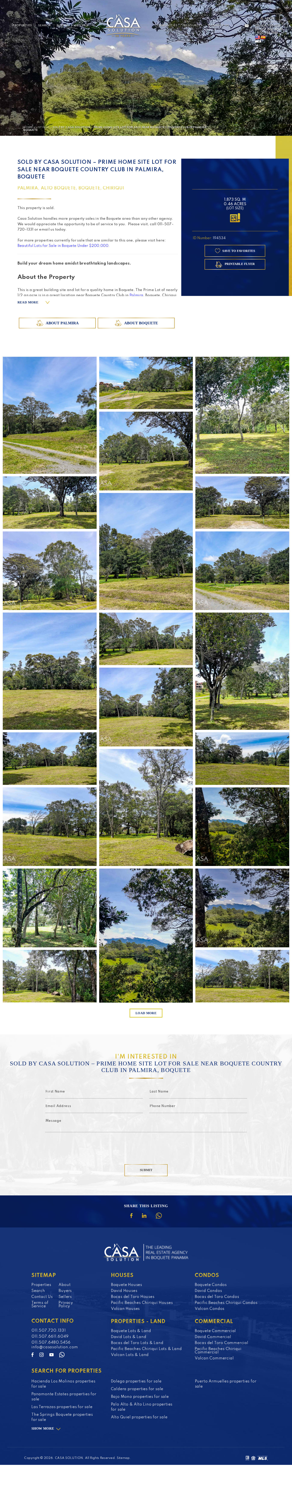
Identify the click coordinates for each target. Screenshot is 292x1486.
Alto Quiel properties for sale (139, 1417)
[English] (257, 37)
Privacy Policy (66, 1304)
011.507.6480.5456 (51, 1342)
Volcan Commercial (214, 1358)
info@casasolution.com (54, 1347)
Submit (146, 1170)
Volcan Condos (209, 1309)
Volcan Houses (125, 1309)
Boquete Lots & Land (131, 1331)
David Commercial (213, 1337)
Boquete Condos (211, 1285)
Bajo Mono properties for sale (140, 1397)
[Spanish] (263, 37)
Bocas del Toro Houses (133, 1297)
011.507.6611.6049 (269, 29)
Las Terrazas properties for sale (62, 1407)
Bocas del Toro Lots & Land (137, 1343)
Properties (22, 25)
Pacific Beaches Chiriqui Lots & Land (146, 1349)
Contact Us (218, 25)
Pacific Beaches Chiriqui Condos (226, 1303)
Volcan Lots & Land (130, 1355)
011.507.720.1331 (267, 26)
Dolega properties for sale (136, 1381)
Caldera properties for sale (137, 1389)
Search (44, 25)
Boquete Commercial (215, 1331)
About (65, 1285)
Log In (269, 17)
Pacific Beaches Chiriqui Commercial (218, 1350)
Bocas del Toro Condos (217, 1297)
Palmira (136, 295)
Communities (166, 25)
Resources (193, 25)
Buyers (63, 25)
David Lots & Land (128, 1337)
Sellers (81, 25)
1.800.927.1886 (266, 32)
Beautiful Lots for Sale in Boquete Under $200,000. (64, 246)
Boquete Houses (126, 1285)
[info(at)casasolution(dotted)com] (247, 26)
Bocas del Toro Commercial (221, 1343)
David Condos (208, 1291)
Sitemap (123, 1458)
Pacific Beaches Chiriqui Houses (142, 1303)
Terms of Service (39, 1304)
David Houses (124, 1291)
